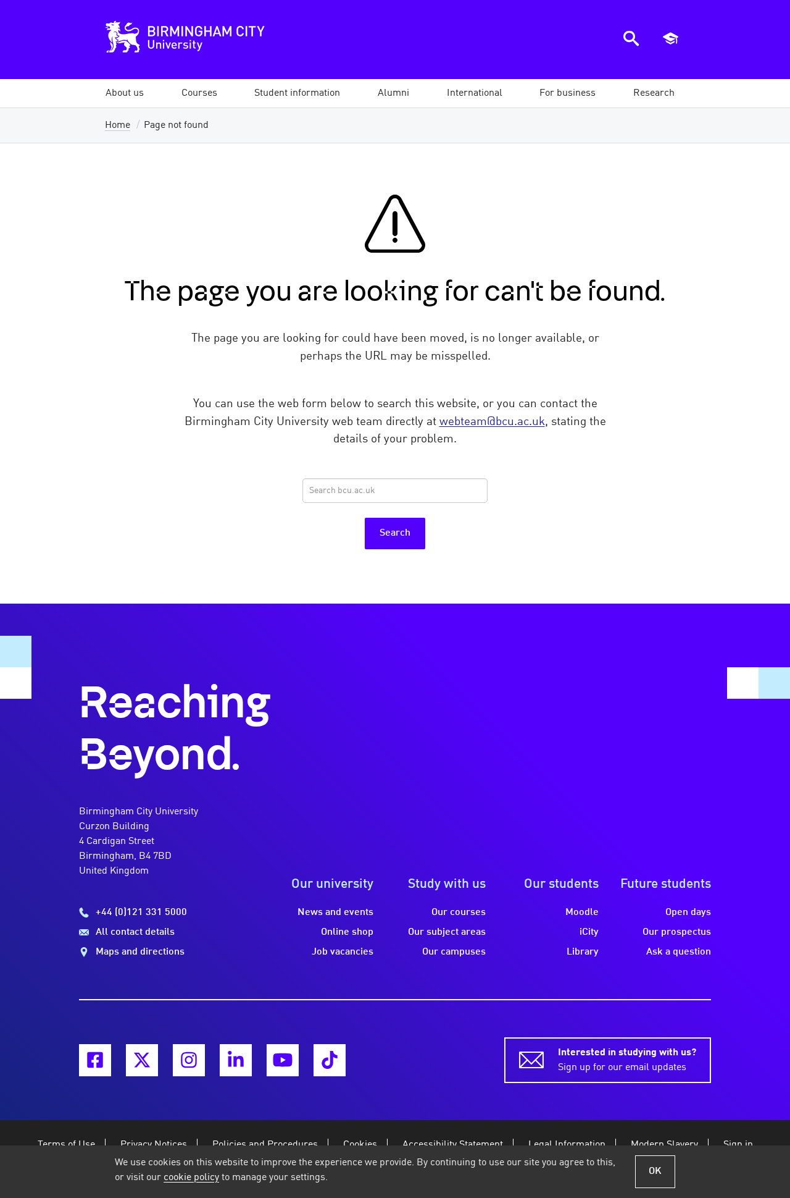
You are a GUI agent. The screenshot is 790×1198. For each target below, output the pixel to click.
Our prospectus (676, 932)
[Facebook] (95, 1060)
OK (655, 1171)
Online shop (347, 932)
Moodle (582, 912)
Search (395, 533)
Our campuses (454, 952)
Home (117, 125)
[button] (125, 93)
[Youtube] (283, 1060)
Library (583, 952)
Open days (688, 912)
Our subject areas (447, 932)
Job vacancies (342, 952)
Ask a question (678, 952)
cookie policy (191, 1178)
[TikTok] (330, 1060)
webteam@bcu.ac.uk (492, 422)
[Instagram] (189, 1060)
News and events (335, 912)
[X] (142, 1060)
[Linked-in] (236, 1060)
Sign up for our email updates (627, 1060)
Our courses (458, 912)
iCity (589, 932)
